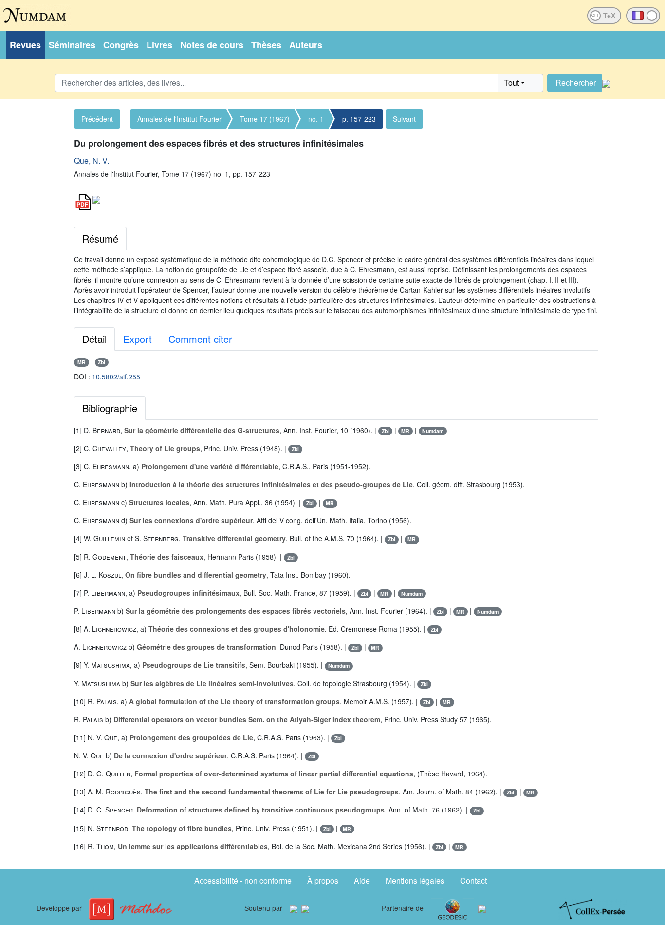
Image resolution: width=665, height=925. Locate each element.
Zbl (101, 362)
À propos (322, 880)
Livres (159, 44)
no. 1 (316, 119)
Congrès (121, 44)
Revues (25, 44)
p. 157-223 (359, 119)
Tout (511, 82)
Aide (362, 880)
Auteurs (305, 44)
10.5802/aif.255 (116, 376)
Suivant (404, 119)
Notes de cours (211, 44)
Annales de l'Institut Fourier (179, 119)
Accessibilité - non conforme (243, 880)
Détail (94, 339)
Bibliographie (109, 408)
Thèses (266, 44)
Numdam (432, 430)
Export (137, 339)
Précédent (97, 119)
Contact (473, 880)
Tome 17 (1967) (265, 119)
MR (81, 362)
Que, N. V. (91, 160)
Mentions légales (415, 880)
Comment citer (200, 339)
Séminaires (72, 44)
